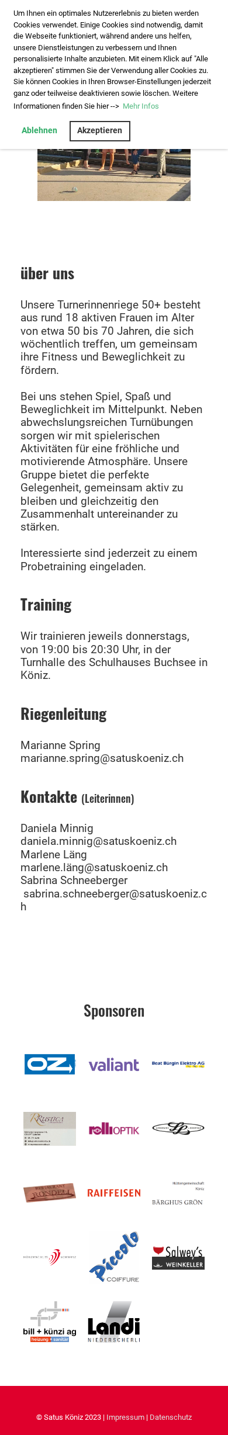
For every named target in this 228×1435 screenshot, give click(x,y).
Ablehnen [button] (39, 131)
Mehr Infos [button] (141, 106)
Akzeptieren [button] (99, 131)
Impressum (125, 1417)
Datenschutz (171, 1417)
